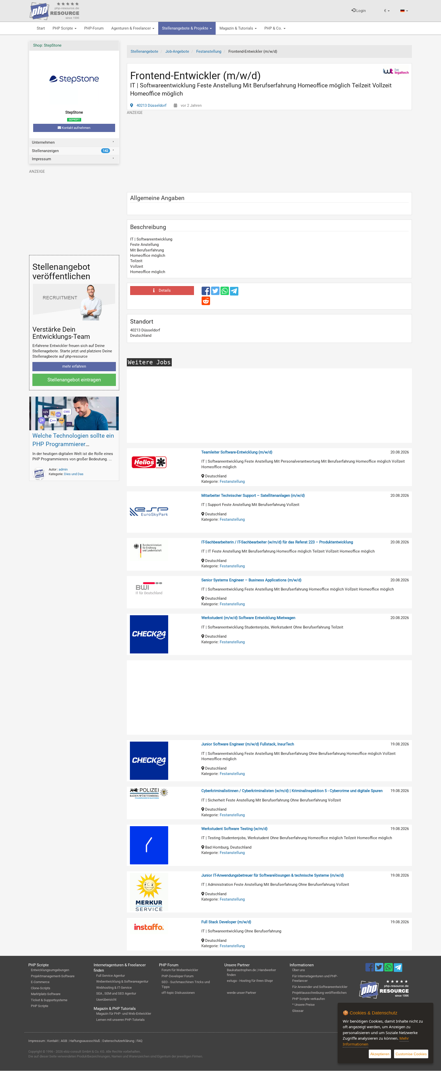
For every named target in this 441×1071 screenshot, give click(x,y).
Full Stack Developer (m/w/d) (226, 922)
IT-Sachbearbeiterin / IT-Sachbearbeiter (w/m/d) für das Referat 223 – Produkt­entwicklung (277, 542)
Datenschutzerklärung (118, 1041)
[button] (387, 11)
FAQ (139, 1041)
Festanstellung (232, 481)
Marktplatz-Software (45, 994)
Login (360, 10)
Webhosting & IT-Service (114, 987)
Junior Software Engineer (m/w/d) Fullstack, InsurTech (247, 744)
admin (63, 469)
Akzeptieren (379, 1054)
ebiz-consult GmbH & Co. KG (84, 1051)
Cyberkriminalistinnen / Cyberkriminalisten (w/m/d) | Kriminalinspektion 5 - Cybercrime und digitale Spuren (292, 790)
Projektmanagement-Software (53, 976)
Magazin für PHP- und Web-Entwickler (123, 1013)
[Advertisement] (269, 151)
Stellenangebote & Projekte (185, 28)
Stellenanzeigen (70, 151)
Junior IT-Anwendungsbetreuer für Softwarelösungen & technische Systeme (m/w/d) (272, 875)
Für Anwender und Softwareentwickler (319, 987)
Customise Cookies (411, 1054)
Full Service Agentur (110, 976)
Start (41, 28)
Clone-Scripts (40, 988)
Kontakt (52, 1041)
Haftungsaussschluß (84, 1041)
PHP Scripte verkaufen (308, 999)
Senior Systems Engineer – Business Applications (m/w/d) (251, 580)
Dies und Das (73, 474)
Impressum (41, 159)
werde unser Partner (241, 993)
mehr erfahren (74, 366)
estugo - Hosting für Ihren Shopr (250, 981)
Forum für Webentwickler (180, 970)
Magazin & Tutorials (236, 28)
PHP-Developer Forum (177, 976)
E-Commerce (40, 982)
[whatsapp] (225, 293)
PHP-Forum (94, 28)
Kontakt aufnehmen (75, 128)
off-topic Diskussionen (178, 993)
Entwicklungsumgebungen (50, 970)
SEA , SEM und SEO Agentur (116, 993)
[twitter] (215, 293)
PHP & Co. (273, 28)
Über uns (298, 970)
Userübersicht (106, 999)
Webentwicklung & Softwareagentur (122, 981)
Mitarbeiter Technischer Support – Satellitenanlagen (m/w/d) (253, 495)
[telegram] (234, 292)
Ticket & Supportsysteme (49, 1000)
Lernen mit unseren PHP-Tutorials (120, 1020)
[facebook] (206, 293)
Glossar (297, 1011)
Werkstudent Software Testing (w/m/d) (234, 828)
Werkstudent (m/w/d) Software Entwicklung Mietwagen (248, 617)
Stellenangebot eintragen (74, 380)
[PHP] (54, 10)
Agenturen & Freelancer (131, 28)
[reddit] (206, 303)
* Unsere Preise (303, 1005)
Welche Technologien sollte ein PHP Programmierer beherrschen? (73, 444)
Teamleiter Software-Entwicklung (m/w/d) (236, 452)
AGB (64, 1041)
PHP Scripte (63, 28)
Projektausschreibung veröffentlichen (319, 993)
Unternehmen (43, 142)
